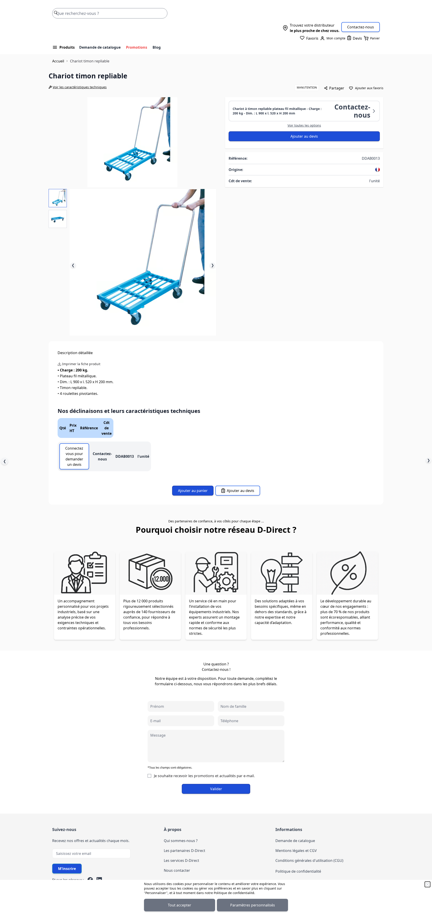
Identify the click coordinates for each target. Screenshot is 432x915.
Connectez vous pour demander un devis (74, 456)
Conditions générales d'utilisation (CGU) (309, 860)
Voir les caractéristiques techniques (80, 87)
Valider (216, 788)
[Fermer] (427, 884)
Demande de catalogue (100, 47)
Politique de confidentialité (234, 893)
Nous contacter (177, 870)
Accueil (58, 61)
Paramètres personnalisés (252, 905)
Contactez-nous (360, 27)
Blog (157, 47)
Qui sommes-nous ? (181, 840)
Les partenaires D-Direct (184, 850)
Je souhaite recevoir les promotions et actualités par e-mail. (204, 775)
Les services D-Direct (181, 860)
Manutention (307, 87)
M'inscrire (67, 868)
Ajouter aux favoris (369, 88)
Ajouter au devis (304, 136)
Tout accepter (179, 905)
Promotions (136, 47)
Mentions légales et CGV (296, 850)
